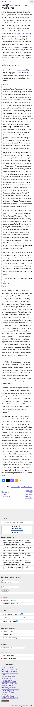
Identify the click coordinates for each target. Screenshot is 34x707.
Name (4, 580)
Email (3, 585)
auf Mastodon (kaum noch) (13, 618)
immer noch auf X (9, 621)
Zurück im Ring (8, 631)
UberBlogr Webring (10, 638)
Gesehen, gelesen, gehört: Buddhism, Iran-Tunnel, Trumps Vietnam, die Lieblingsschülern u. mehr (10, 671)
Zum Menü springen (31, 2)
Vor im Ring (7, 635)
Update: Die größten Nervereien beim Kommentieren (9, 678)
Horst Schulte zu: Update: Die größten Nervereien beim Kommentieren (16, 568)
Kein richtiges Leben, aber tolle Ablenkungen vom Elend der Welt (10, 683)
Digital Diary (5, 1)
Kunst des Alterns (9, 658)
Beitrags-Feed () (10, 600)
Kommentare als (10, 604)
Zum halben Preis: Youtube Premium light (10, 697)
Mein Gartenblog (9, 655)
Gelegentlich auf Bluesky (12, 614)
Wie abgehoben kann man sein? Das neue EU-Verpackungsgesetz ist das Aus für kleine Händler (10, 690)
